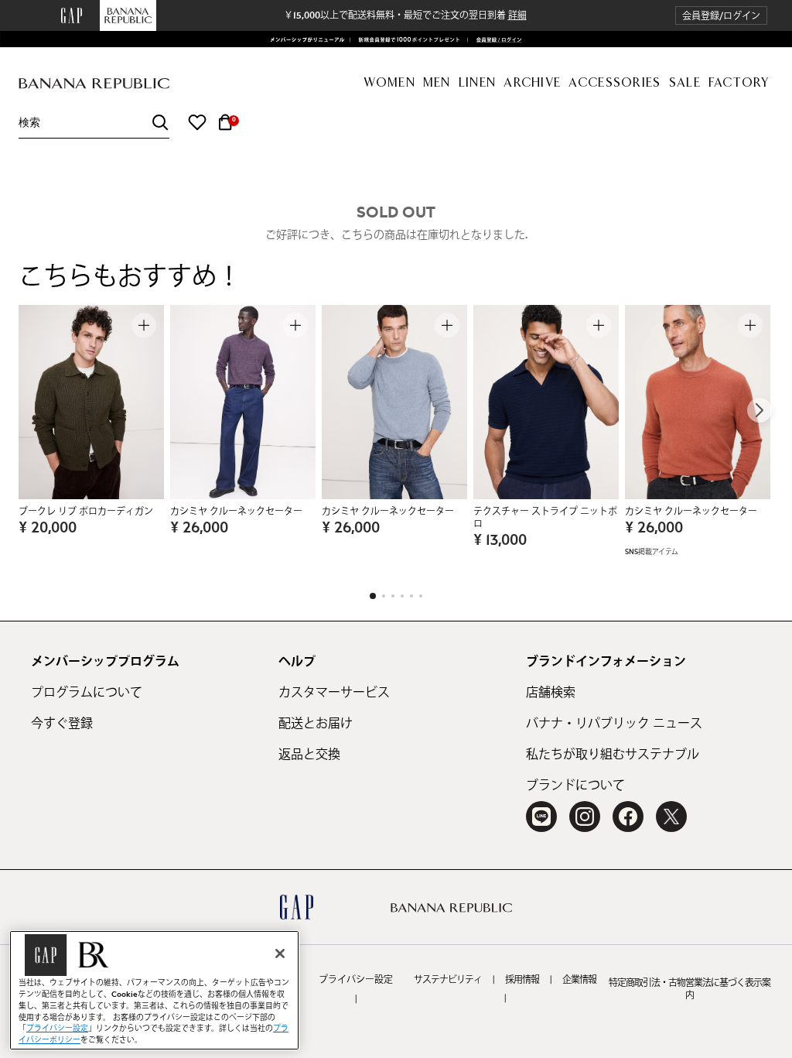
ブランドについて (575, 785)
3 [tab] (392, 595)
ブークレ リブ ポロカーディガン (86, 511)
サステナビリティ (448, 979)
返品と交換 (309, 754)
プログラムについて (86, 693)
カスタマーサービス (334, 693)
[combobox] (94, 122)
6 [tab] (420, 595)
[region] (154, 990)
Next (759, 410)
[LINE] (541, 816)
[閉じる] (280, 953)
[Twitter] (671, 816)
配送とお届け (315, 723)
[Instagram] (584, 816)
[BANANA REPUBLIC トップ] (94, 84)
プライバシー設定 (356, 979)
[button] (721, 16)
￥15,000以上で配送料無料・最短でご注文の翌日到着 (405, 15)
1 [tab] (373, 596)
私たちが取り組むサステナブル (612, 754)
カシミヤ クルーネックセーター (236, 511)
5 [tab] (411, 595)
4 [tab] (402, 595)
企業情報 (579, 979)
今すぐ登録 (62, 723)
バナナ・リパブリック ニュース (614, 723)
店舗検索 (550, 693)
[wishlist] (197, 122)
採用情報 (522, 979)
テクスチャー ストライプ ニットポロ (545, 518)
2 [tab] (383, 595)
